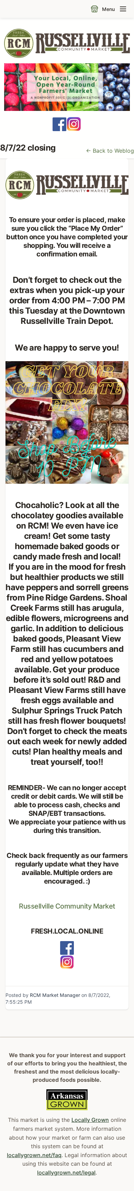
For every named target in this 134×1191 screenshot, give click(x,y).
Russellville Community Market (67, 906)
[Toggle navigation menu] (123, 9)
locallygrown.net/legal (66, 1172)
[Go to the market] (94, 8)
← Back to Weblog (110, 150)
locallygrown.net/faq (34, 1155)
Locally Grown (90, 1119)
